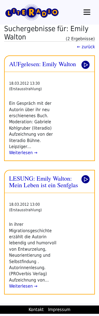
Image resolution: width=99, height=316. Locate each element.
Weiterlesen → (23, 152)
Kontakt (36, 309)
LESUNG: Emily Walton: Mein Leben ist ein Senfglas (43, 181)
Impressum (59, 309)
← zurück (86, 46)
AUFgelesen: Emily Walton (42, 64)
